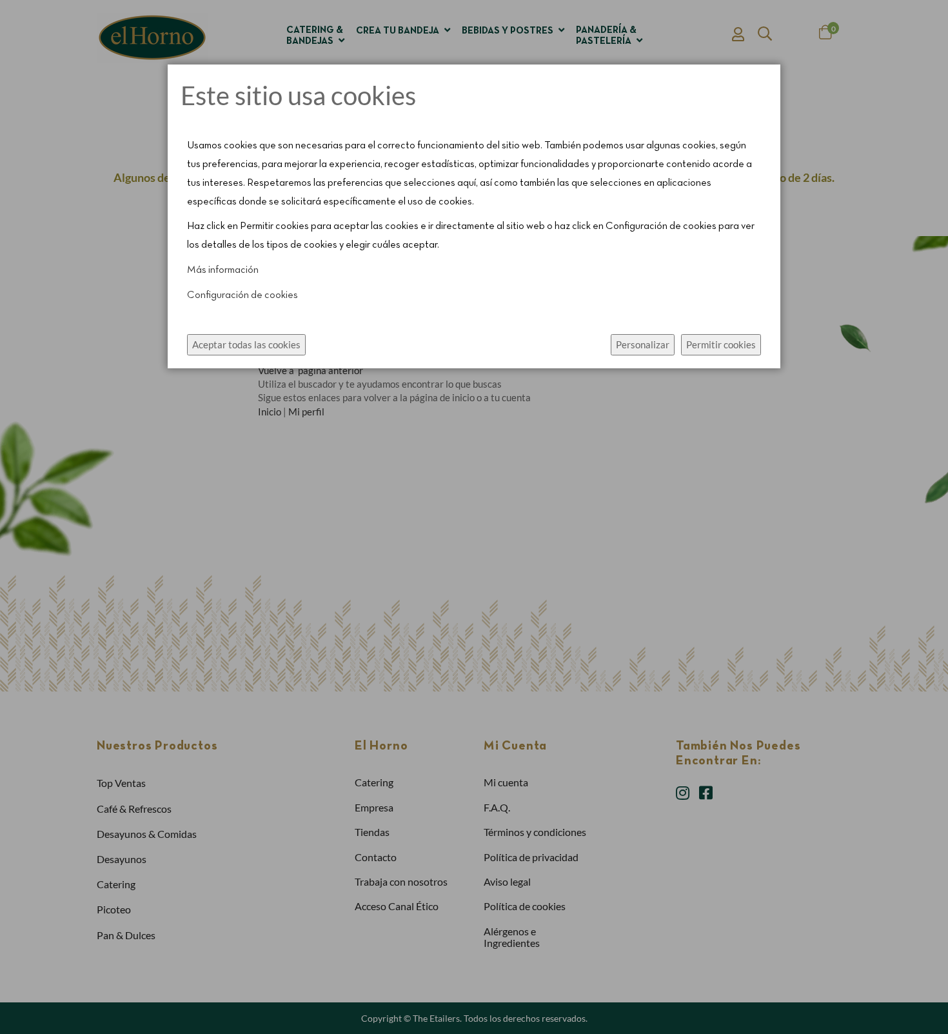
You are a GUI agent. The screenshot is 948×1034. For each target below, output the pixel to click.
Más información (223, 270)
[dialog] (474, 517)
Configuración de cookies (242, 295)
